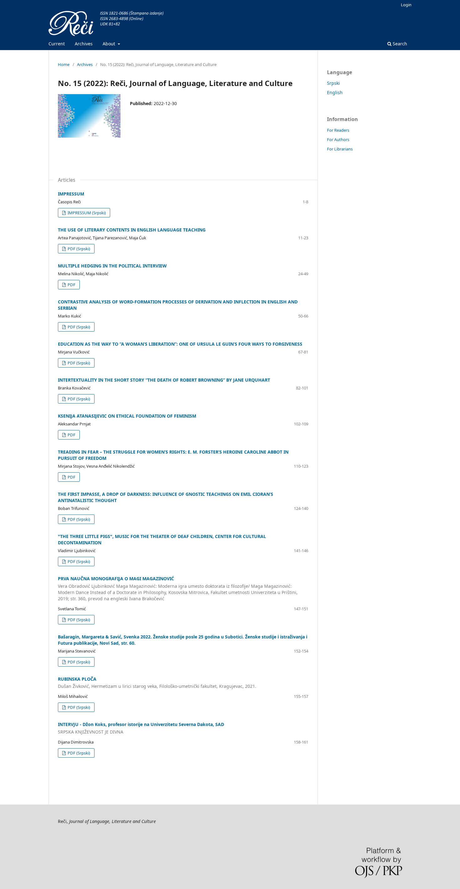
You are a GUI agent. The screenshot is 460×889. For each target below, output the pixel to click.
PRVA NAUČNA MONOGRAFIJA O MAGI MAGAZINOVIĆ (178, 589)
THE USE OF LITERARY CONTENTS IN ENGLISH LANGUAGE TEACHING (132, 230)
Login (406, 5)
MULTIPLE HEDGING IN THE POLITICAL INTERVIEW (112, 266)
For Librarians (340, 149)
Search (399, 44)
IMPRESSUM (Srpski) (86, 213)
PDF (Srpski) (78, 248)
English (335, 92)
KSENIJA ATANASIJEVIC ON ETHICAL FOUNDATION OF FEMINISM (127, 416)
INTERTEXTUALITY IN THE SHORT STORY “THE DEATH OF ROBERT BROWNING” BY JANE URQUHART (164, 380)
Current (57, 44)
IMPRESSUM (71, 194)
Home (63, 64)
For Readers (338, 130)
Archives (84, 44)
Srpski (333, 83)
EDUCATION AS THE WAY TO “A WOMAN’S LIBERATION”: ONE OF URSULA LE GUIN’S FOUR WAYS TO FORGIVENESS (180, 344)
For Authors (338, 139)
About (109, 44)
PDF (71, 284)
